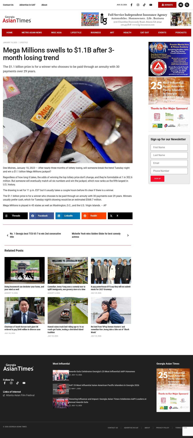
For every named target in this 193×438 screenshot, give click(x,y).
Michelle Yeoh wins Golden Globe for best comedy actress (96, 235)
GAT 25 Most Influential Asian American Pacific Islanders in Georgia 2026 (104, 385)
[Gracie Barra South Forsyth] (169, 75)
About (44, 5)
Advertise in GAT (27, 5)
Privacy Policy (162, 428)
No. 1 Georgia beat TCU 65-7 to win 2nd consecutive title (35, 235)
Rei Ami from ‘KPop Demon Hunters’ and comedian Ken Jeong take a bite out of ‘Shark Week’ (110, 329)
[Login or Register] (180, 4)
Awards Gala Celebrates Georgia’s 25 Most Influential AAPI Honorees (102, 371)
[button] (187, 5)
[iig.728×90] (136, 25)
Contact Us (8, 5)
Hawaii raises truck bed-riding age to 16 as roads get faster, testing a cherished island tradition (66, 329)
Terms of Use (181, 428)
